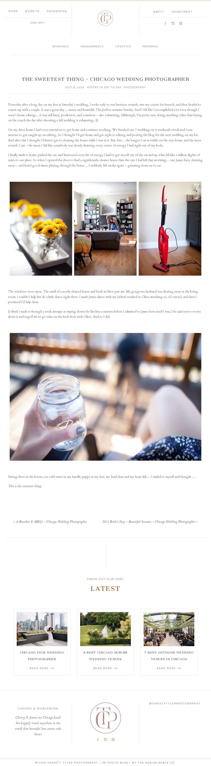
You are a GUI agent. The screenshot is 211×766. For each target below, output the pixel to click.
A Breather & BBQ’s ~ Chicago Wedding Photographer (51, 522)
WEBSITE (32, 11)
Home (13, 11)
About (158, 12)
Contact (38, 23)
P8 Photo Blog (115, 763)
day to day (112, 87)
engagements (92, 46)
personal (150, 46)
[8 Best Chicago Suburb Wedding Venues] (105, 629)
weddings (60, 46)
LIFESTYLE (123, 46)
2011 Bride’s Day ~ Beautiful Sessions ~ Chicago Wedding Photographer (148, 522)
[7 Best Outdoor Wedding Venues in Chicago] (169, 629)
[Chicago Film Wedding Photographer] (42, 629)
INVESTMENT (182, 12)
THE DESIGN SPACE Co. (157, 763)
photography (135, 87)
